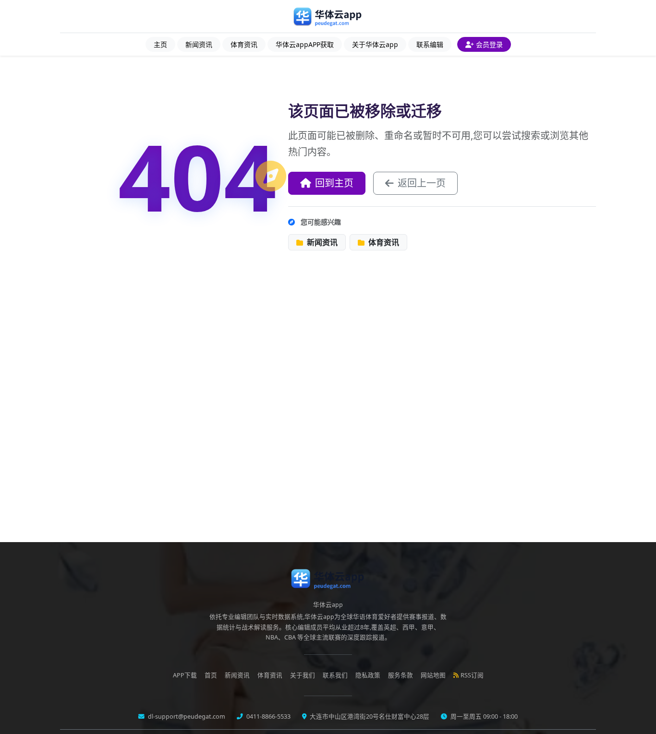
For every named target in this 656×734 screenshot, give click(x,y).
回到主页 (334, 183)
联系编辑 (429, 44)
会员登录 (489, 44)
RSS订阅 (472, 675)
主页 (160, 44)
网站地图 (433, 675)
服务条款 (400, 675)
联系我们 (335, 675)
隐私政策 (367, 675)
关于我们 (302, 675)
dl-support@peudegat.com (185, 716)
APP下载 (185, 675)
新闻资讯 (198, 44)
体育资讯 (244, 44)
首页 (211, 675)
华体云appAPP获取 (305, 44)
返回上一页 (422, 183)
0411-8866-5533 (268, 716)
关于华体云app (375, 44)
